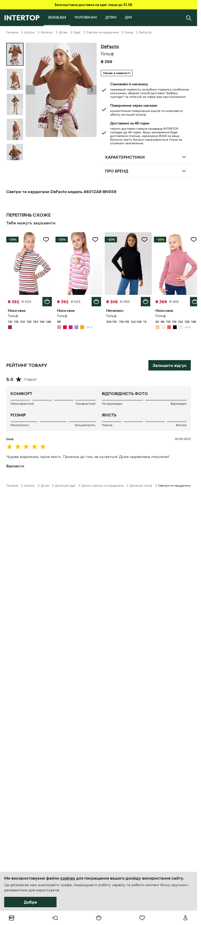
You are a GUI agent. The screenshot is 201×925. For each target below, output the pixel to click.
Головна (12, 32)
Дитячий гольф (141, 484)
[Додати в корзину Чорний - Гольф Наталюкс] (142, 300)
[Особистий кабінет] (185, 918)
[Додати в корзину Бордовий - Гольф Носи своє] (46, 300)
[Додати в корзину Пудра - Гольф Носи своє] (191, 300)
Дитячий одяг (65, 484)
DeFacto (145, 32)
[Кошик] (98, 918)
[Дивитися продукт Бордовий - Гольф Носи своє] (29, 263)
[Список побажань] (142, 918)
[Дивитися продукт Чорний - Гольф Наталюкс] (126, 263)
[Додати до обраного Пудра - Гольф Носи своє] (190, 239)
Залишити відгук (170, 364)
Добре (30, 902)
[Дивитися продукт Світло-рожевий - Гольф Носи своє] (77, 263)
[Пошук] (188, 18)
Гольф (128, 32)
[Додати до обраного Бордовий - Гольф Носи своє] (45, 239)
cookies (67, 878)
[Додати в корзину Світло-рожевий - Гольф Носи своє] (94, 300)
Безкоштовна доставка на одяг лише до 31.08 (93, 5)
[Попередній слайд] (30, 89)
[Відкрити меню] (55, 918)
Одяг (77, 32)
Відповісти (15, 465)
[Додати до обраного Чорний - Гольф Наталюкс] (141, 239)
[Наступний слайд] (15, 155)
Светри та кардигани (102, 32)
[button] (30, 89)
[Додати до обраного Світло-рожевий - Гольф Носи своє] (93, 239)
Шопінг (29, 32)
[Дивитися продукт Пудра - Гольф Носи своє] (174, 263)
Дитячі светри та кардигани (102, 484)
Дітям (63, 32)
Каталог (47, 32)
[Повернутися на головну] (22, 17)
